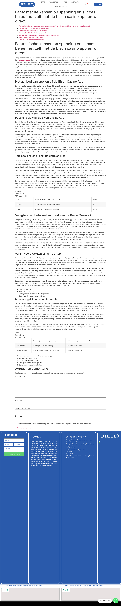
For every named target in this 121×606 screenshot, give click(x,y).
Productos (53, 2)
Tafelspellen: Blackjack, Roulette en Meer (33, 33)
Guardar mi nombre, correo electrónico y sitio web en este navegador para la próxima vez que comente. (54, 423)
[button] (98, 4)
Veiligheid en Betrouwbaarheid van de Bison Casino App (39, 35)
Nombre (18, 401)
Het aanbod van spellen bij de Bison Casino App (36, 28)
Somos (64, 2)
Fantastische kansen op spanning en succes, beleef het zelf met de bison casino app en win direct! (54, 26)
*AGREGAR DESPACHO (59, 6)
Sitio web (18, 416)
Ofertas (42, 2)
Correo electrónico (22, 408)
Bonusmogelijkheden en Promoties (31, 40)
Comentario (20, 377)
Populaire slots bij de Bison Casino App (33, 31)
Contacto (75, 2)
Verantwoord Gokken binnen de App (32, 37)
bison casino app (24, 60)
